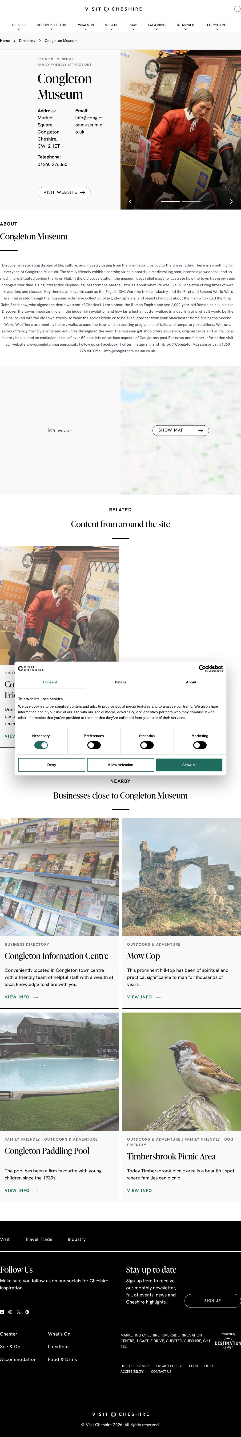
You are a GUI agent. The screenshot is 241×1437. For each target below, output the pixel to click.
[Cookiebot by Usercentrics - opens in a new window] (202, 668)
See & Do (112, 25)
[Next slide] (231, 202)
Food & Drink (62, 1359)
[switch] (94, 745)
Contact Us (161, 1371)
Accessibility (132, 1371)
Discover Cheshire (52, 25)
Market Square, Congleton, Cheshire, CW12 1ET (49, 132)
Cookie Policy (201, 1366)
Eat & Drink (157, 25)
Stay (133, 25)
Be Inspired (185, 25)
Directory (27, 41)
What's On (86, 25)
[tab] (170, 201)
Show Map (171, 430)
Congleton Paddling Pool (47, 1150)
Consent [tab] (50, 682)
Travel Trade (39, 1239)
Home (5, 41)
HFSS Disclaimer (134, 1366)
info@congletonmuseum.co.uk (89, 125)
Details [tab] (120, 682)
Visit (5, 1239)
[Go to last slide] (130, 202)
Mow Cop (143, 955)
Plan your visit (217, 25)
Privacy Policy (168, 1366)
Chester (19, 25)
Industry (77, 1239)
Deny (51, 765)
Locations (59, 1347)
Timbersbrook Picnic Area (171, 1156)
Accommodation (18, 1359)
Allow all (189, 765)
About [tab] (191, 682)
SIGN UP (212, 1301)
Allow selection (120, 765)
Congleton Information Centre (56, 955)
